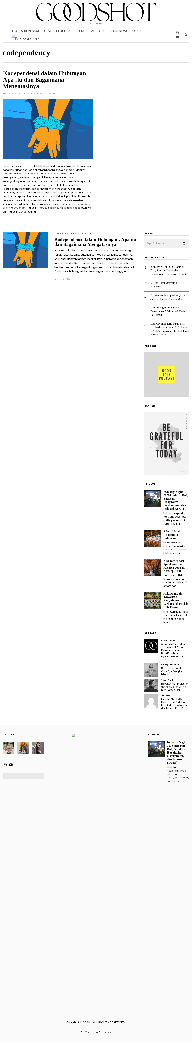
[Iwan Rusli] (151, 685)
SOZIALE (138, 31)
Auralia (165, 695)
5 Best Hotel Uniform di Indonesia (164, 284)
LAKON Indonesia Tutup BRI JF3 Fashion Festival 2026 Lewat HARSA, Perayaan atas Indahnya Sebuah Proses (169, 329)
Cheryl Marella (170, 664)
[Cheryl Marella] (151, 670)
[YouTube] (177, 37)
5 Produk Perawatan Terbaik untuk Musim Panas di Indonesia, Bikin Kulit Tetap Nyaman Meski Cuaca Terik (173, 652)
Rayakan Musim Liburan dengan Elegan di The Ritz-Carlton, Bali (174, 686)
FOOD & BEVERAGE (26, 31)
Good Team (168, 640)
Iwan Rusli (167, 680)
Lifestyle (29, 93)
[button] (184, 243)
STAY (48, 31)
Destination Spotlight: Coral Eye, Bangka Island (173, 671)
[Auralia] (151, 701)
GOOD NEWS (119, 31)
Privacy (85, 1032)
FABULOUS (97, 31)
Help (97, 1032)
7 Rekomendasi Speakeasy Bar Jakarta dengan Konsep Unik (168, 297)
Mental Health (46, 93)
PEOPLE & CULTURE (70, 31)
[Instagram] (177, 32)
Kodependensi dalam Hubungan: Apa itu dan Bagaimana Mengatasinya (45, 79)
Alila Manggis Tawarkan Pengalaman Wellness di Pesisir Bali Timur (168, 311)
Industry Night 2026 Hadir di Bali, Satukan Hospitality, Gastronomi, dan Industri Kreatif (168, 270)
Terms (107, 1032)
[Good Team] (151, 646)
